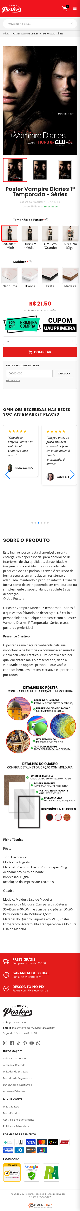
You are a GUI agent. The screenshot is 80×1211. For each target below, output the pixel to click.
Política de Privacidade (16, 1126)
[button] (32, 523)
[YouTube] (32, 1043)
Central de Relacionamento (18, 1119)
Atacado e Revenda (14, 1065)
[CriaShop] (40, 1205)
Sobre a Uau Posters (14, 1058)
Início (6, 33)
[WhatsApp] (38, 1043)
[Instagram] (5, 1043)
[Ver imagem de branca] (65, 170)
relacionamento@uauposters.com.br (33, 1027)
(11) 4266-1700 (17, 1022)
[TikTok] (18, 1043)
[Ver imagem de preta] (40, 170)
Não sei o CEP (13, 380)
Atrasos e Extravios (14, 1091)
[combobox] (40, 23)
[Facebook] (12, 1043)
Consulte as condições (26, 977)
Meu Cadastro (11, 1106)
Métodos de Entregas (15, 1071)
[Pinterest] (25, 1043)
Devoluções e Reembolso (17, 1084)
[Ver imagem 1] (15, 170)
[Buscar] (72, 24)
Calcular (64, 373)
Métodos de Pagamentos (17, 1078)
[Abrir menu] (74, 8)
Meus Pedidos (11, 1113)
